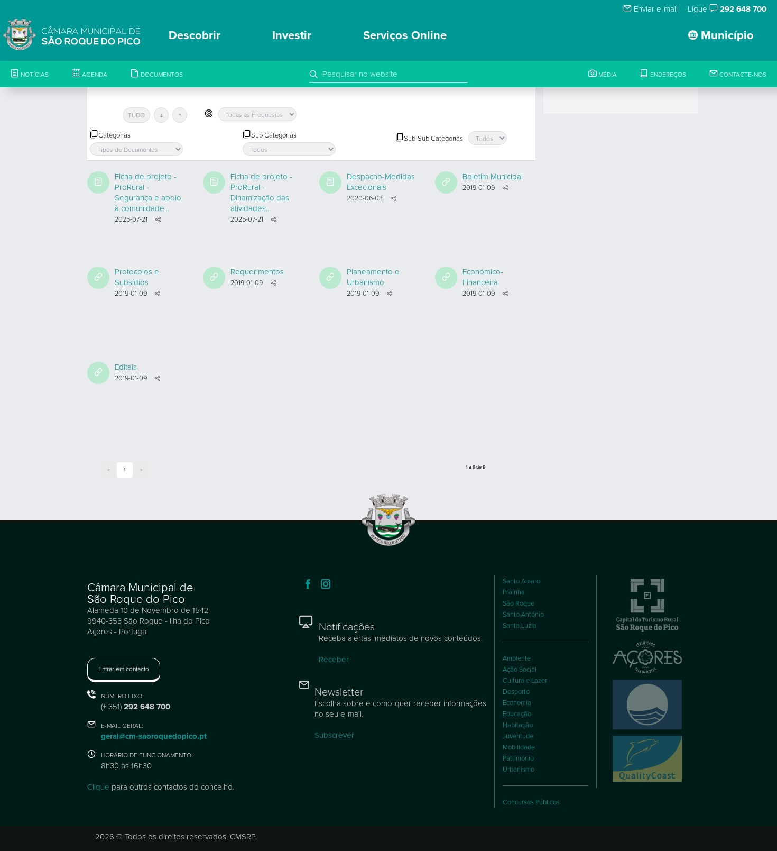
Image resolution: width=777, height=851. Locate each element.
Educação (517, 714)
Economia (517, 703)
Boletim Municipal (492, 176)
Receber (334, 659)
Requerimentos (257, 272)
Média (607, 74)
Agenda (93, 74)
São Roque (518, 603)
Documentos (161, 74)
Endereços (667, 74)
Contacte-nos (742, 74)
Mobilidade (519, 747)
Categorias (114, 135)
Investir (291, 35)
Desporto (516, 692)
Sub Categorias (274, 135)
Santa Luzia (519, 625)
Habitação (518, 725)
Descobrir (194, 35)
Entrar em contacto (123, 669)
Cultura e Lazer (525, 680)
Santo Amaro (521, 581)
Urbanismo (518, 769)
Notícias (34, 74)
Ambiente (517, 658)
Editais (126, 367)
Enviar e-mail (655, 9)
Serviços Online (405, 35)
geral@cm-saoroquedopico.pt (154, 736)
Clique (98, 787)
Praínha (514, 592)
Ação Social (519, 669)
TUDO (136, 115)
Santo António (523, 614)
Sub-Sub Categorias (433, 138)
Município (726, 35)
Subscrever (334, 735)
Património (518, 758)
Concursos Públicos (531, 802)
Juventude (518, 736)
